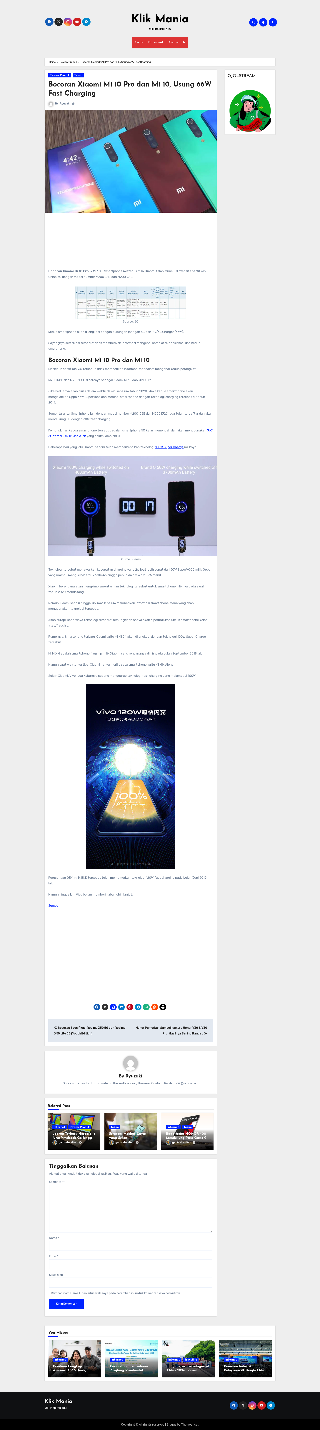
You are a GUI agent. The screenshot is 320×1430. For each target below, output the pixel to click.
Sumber (54, 905)
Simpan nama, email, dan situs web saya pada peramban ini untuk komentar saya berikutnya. (116, 1293)
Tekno (78, 75)
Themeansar (189, 1424)
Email (54, 1256)
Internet (59, 1127)
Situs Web (56, 1275)
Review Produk (60, 75)
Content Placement (149, 42)
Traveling (190, 1359)
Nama (54, 1238)
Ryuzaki (65, 103)
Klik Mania (160, 19)
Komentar (57, 1182)
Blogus (171, 1424)
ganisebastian (68, 1142)
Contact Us (177, 42)
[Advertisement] (131, 242)
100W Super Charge (169, 447)
